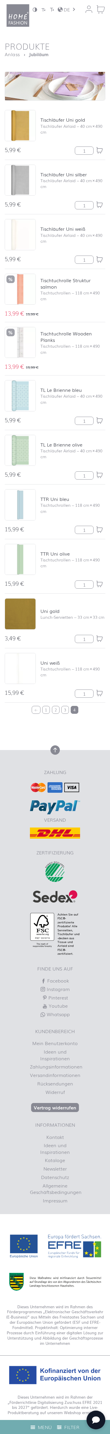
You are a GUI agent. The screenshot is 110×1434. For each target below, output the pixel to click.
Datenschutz (55, 1176)
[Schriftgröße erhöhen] (52, 9)
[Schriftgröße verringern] (43, 9)
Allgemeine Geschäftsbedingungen (55, 1188)
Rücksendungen (55, 1083)
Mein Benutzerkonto (55, 1043)
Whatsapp (57, 1014)
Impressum (55, 1200)
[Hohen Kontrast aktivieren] (35, 9)
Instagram (57, 988)
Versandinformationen (55, 1074)
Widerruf (55, 1091)
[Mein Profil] (89, 9)
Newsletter (55, 1168)
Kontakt (55, 1136)
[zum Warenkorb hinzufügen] (99, 150)
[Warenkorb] (100, 9)
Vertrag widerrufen (55, 1107)
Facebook (57, 980)
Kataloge (55, 1160)
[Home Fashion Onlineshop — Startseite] (18, 15)
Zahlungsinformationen (55, 1066)
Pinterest (57, 997)
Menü (44, 1426)
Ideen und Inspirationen (55, 1054)
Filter (71, 1426)
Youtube (57, 1005)
